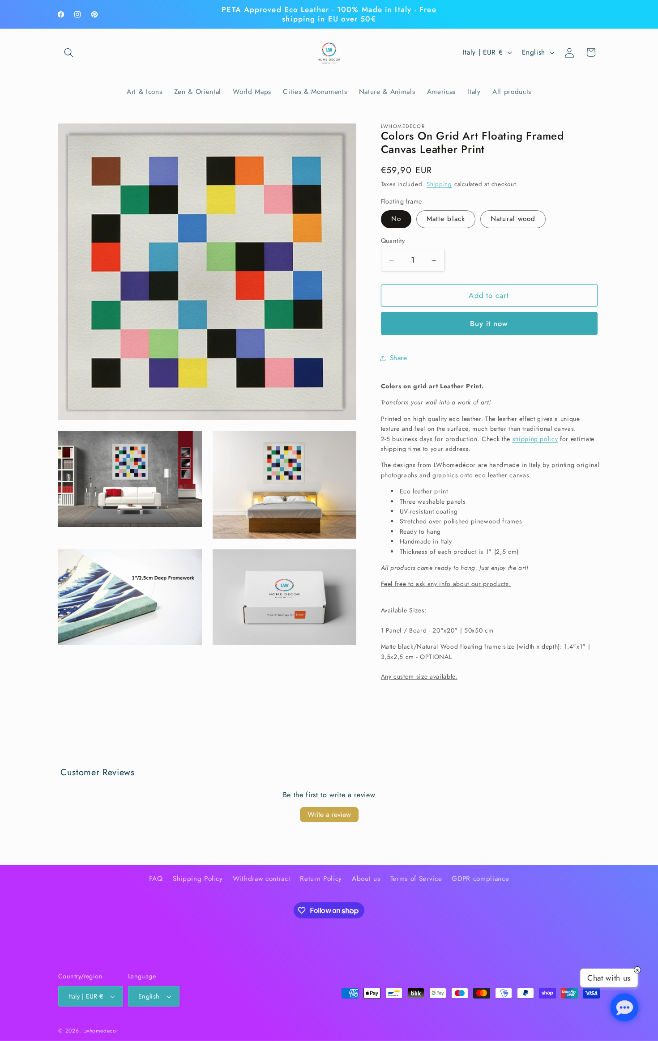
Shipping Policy (198, 879)
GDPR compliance (480, 879)
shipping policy (535, 438)
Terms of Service (416, 879)
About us (366, 879)
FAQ (156, 879)
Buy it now (489, 323)
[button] (69, 52)
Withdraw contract (261, 879)
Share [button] (398, 358)
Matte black (446, 219)
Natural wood (513, 219)
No (396, 219)
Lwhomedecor (100, 1031)
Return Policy (321, 879)
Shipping (439, 184)
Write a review (329, 814)
